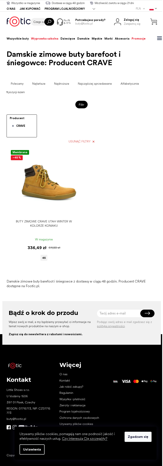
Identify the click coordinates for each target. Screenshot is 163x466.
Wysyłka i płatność (72, 399)
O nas (11, 8)
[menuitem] (18, 38)
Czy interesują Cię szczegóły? (84, 439)
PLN (138, 8)
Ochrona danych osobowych (79, 417)
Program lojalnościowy (65, 8)
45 (44, 257)
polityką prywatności (111, 326)
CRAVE (20, 125)
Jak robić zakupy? (71, 386)
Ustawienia (32, 449)
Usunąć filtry (80, 141)
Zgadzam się (138, 437)
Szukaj (49, 22)
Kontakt (64, 380)
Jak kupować (30, 8)
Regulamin (66, 392)
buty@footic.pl (16, 419)
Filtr (81, 104)
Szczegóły (42, 211)
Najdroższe (61, 83)
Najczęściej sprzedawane (95, 83)
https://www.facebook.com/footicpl (9, 427)
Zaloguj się (147, 313)
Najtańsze (38, 83)
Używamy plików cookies (76, 424)
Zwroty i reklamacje (72, 405)
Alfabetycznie (130, 83)
